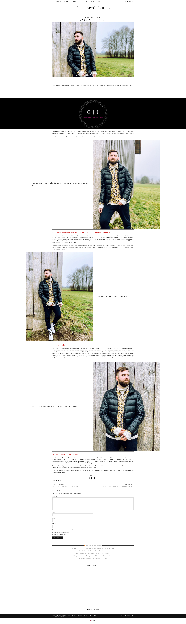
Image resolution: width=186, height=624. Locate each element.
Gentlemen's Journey (93, 8)
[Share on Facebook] (57, 480)
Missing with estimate (93, 20)
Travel (74, 1)
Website (54, 524)
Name (54, 512)
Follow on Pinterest (93, 609)
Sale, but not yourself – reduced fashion (65, 485)
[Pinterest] (127, 1)
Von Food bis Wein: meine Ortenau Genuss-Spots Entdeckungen (93, 551)
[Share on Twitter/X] (59, 480)
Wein (80, 1)
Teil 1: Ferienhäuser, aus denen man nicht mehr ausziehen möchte (93, 553)
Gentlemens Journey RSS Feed (94, 545)
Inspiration (67, 1)
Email (54, 518)
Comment (55, 496)
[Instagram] (125, 1)
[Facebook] (130, 1)
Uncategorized (97, 17)
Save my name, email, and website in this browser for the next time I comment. (75, 530)
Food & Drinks (58, 1)
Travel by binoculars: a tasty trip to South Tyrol (118, 485)
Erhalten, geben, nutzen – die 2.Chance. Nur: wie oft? (93, 558)
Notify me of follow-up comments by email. (61, 532)
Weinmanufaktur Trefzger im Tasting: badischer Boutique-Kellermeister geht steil (93, 548)
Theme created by (127, 615)
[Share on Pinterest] (61, 480)
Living (85, 1)
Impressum (93, 1)
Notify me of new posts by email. (60, 534)
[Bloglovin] (96, 478)
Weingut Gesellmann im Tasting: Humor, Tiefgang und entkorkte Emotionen (93, 556)
